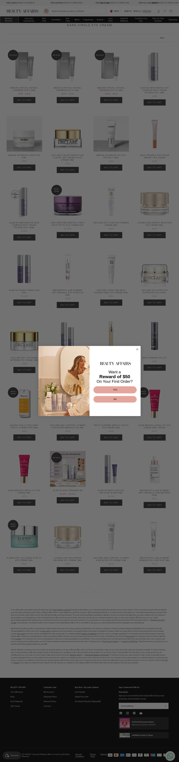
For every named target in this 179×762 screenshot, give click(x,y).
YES (115, 390)
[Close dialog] (137, 349)
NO (115, 399)
